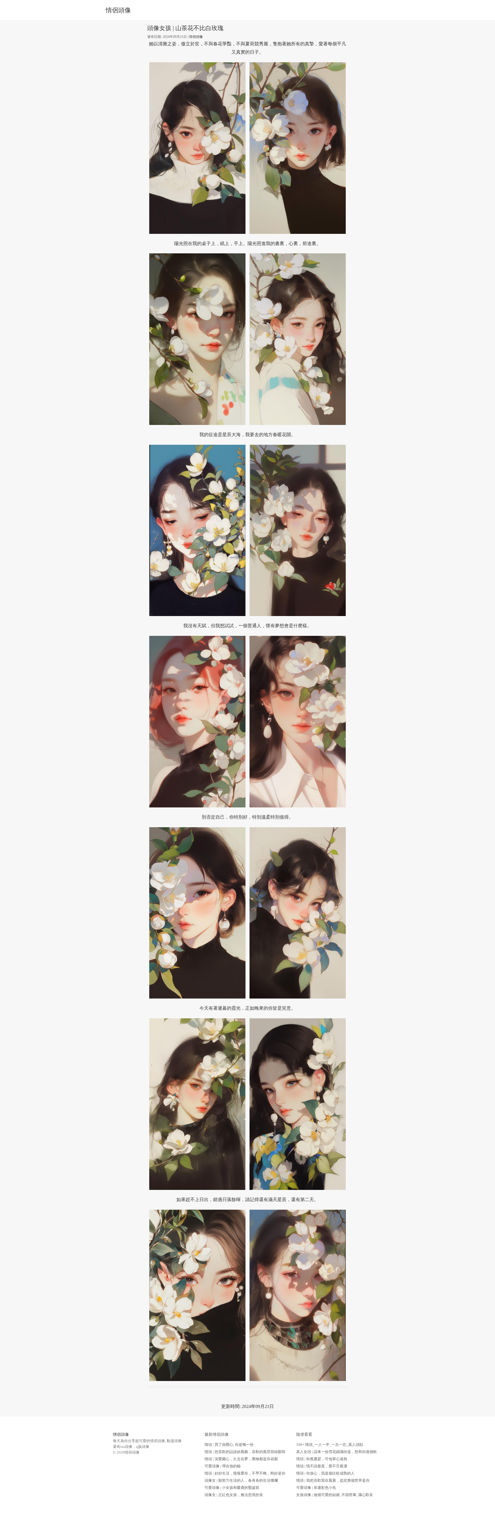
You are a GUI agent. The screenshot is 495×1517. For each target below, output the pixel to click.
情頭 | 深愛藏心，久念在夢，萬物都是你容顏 (241, 1459)
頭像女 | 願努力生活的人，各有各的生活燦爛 (241, 1480)
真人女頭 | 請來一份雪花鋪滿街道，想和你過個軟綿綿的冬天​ (346, 1452)
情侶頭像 (118, 10)
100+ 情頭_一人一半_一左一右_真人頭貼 (329, 1444)
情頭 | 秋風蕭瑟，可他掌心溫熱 (321, 1459)
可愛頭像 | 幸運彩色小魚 (316, 1487)
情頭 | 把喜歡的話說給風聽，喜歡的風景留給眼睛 (245, 1452)
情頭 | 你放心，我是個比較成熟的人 (325, 1473)
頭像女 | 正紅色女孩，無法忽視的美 (234, 1495)
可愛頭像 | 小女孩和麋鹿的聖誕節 (232, 1487)
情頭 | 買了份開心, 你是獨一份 (229, 1444)
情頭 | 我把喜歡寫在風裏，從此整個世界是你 (333, 1480)
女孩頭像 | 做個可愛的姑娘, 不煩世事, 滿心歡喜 (334, 1495)
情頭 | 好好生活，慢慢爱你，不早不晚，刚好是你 (245, 1473)
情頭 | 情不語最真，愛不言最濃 (321, 1466)
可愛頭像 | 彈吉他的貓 (223, 1466)
